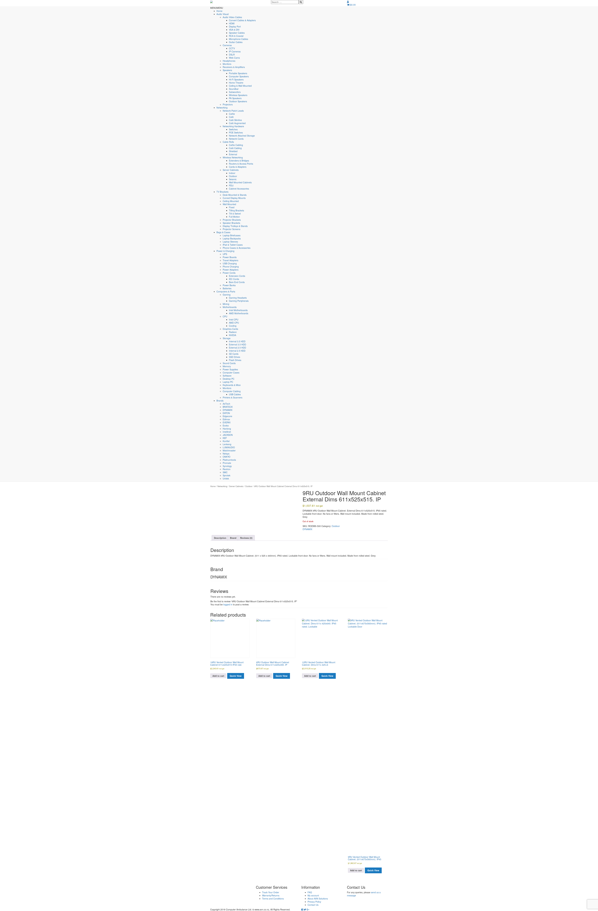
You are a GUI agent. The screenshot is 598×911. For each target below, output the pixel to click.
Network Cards (236, 138)
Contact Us (313, 904)
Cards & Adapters (237, 166)
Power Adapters (230, 269)
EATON (226, 413)
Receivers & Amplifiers (234, 67)
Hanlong (227, 428)
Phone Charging (231, 266)
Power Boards (230, 257)
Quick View (236, 675)
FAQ (310, 892)
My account (313, 895)
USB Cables (235, 394)
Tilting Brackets (236, 210)
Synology (227, 466)
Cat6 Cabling (235, 148)
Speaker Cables (237, 32)
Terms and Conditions (273, 898)
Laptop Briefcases (231, 235)
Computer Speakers (239, 76)
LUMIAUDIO (229, 447)
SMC (225, 472)
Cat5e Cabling (236, 145)
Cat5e (232, 113)
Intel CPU (233, 319)
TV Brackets (222, 191)
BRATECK (228, 406)
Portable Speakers (238, 73)
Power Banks (229, 285)
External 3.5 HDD (237, 344)
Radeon (233, 332)
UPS (225, 254)
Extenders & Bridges (239, 160)
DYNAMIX (227, 409)
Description (220, 537)
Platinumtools (229, 459)
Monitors (227, 63)
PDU (231, 185)
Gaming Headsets (238, 297)
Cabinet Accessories (239, 188)
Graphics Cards (230, 328)
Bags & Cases (223, 232)
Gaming (226, 294)
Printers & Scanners (232, 397)
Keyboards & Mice (232, 385)
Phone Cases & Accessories (236, 247)
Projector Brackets (232, 219)
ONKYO (226, 456)
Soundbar (234, 88)
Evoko (226, 425)
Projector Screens (231, 229)
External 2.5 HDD (237, 347)
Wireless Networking (233, 157)
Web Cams (234, 57)
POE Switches (236, 132)
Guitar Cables (235, 42)
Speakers (227, 70)
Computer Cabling (232, 391)
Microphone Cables (238, 39)
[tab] (220, 538)
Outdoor (233, 176)
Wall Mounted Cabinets (240, 182)
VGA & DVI (234, 29)
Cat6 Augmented (237, 123)
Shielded (233, 151)
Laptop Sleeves (230, 241)
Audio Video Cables (232, 17)
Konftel (226, 441)
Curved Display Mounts (234, 198)
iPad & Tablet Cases (233, 244)
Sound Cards (229, 363)
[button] (216, 7)
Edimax (226, 419)
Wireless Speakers (238, 95)
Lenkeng (227, 444)
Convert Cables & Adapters (242, 20)
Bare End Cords (237, 282)
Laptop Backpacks (232, 238)
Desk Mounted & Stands (235, 194)
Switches (233, 129)
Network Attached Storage (242, 135)
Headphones (229, 60)
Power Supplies (230, 369)
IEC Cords (234, 279)
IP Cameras (235, 51)
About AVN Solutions (318, 898)
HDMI (232, 23)
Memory (227, 366)
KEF (225, 438)
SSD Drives (234, 356)
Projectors (228, 104)
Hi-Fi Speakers (236, 79)
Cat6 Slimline (235, 120)
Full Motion (234, 216)
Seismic (233, 179)
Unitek (226, 478)
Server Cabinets (231, 169)
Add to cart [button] (218, 675)
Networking (222, 107)
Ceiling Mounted (231, 201)
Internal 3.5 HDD (237, 341)
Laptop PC (228, 381)
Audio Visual (222, 14)
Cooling (232, 325)
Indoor (232, 173)
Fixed (231, 207)
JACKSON (228, 434)
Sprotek (226, 475)
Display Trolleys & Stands (235, 226)
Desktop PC (228, 378)
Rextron (226, 469)
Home (219, 10)
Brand (233, 537)
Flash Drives (235, 360)
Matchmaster (229, 450)
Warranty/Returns (270, 895)
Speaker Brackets (231, 222)
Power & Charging (225, 250)
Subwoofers (235, 92)
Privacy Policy (314, 901)
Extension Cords (237, 275)
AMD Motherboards (238, 313)
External (233, 154)
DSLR (232, 54)
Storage (226, 338)
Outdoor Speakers (238, 101)
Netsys (226, 453)
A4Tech (226, 403)
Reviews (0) (246, 537)
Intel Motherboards (238, 310)
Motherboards (230, 307)
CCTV (232, 48)
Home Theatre (236, 82)
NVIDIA (232, 335)
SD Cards (233, 353)
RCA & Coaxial (236, 35)
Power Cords (229, 272)
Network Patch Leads (233, 110)
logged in (227, 604)
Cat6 (231, 116)
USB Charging (230, 263)
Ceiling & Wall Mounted (240, 85)
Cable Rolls (228, 141)
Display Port (235, 26)
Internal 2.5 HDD (237, 350)
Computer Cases (231, 372)
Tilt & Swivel (235, 213)
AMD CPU (234, 322)
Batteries (227, 288)
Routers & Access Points (241, 163)
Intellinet (227, 431)
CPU (225, 316)
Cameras (227, 45)
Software (227, 375)
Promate (227, 462)
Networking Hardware (233, 126)
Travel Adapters (230, 260)
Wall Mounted (229, 204)
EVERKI (226, 422)
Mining (226, 303)
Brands (219, 400)
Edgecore (227, 416)
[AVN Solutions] (211, 1)
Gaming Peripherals (239, 300)
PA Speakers (235, 98)
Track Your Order (270, 892)
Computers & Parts (225, 291)
